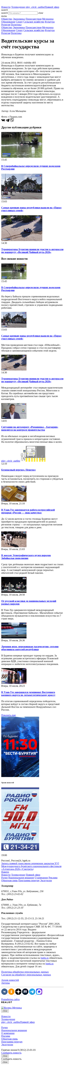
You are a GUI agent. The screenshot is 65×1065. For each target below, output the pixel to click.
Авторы (5, 983)
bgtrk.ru (45, 958)
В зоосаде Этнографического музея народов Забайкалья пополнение (26, 557)
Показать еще (8, 715)
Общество (6, 19)
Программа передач (28, 880)
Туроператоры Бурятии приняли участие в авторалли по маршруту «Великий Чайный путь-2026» (32, 251)
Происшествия (33, 19)
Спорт (19, 21)
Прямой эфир (42, 7)
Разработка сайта (10, 999)
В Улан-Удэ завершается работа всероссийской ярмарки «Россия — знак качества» (28, 511)
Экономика (19, 19)
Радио (4, 877)
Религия (5, 24)
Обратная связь (9, 880)
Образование (8, 21)
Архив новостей (10, 980)
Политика (16, 24)
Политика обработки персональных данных (25, 971)
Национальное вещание (21, 877)
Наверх (5, 872)
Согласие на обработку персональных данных (26, 974)
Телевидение (18, 7)
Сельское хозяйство (33, 21)
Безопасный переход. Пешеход (18, 469)
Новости (6, 7)
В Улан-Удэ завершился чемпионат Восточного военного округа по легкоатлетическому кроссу (28, 693)
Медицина (47, 19)
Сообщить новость (11, 1052)
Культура (50, 21)
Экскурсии (46, 880)
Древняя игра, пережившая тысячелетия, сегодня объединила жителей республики (30, 648)
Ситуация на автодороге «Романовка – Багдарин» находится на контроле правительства (29, 428)
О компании (41, 877)
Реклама (53, 877)
